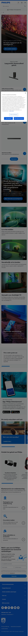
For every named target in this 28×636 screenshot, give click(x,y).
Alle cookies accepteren (18, 118)
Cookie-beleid (12, 111)
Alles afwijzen (8, 118)
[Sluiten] (24, 93)
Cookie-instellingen (13, 114)
